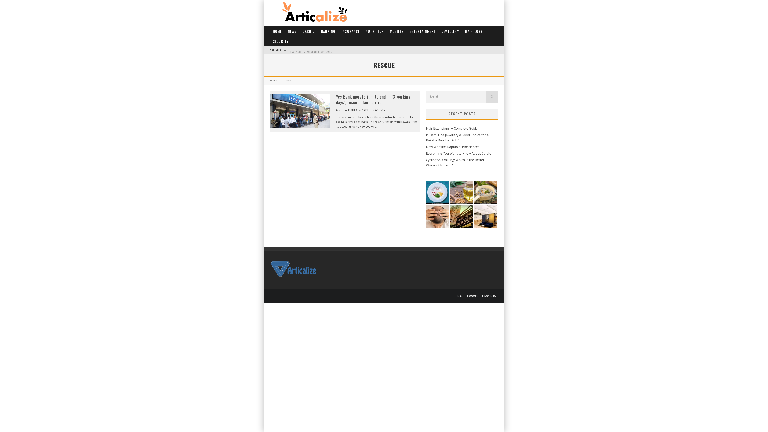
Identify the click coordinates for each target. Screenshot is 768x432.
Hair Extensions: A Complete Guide (452, 128)
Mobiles (397, 31)
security (281, 41)
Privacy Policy (489, 296)
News (292, 31)
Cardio (309, 31)
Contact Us (472, 296)
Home (277, 31)
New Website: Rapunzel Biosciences (311, 50)
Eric (340, 109)
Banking (328, 31)
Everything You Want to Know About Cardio (458, 153)
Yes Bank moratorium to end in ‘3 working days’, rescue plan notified (373, 99)
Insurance (350, 31)
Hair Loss (474, 31)
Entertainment (423, 31)
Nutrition (375, 31)
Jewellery (450, 31)
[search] (492, 97)
